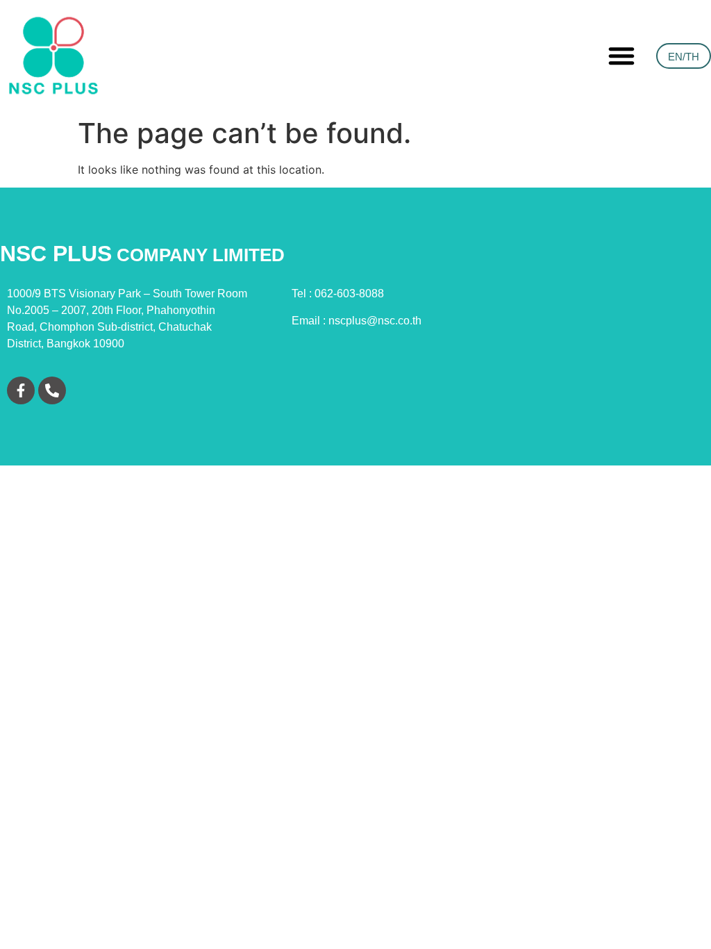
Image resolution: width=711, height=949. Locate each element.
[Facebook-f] (21, 390)
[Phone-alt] (52, 390)
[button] (621, 55)
